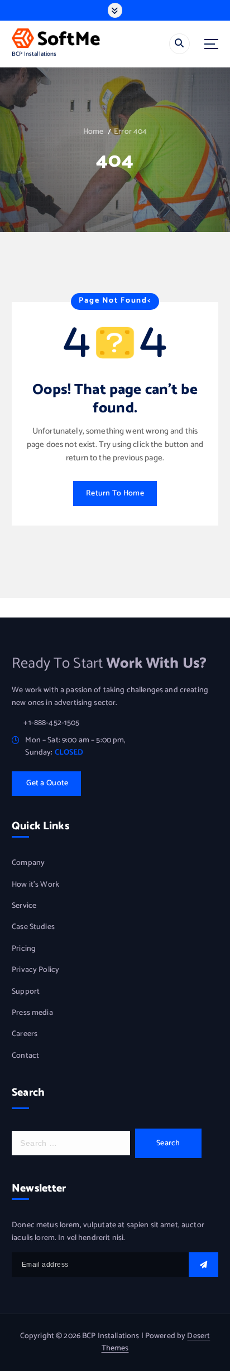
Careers (24, 1034)
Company (28, 863)
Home (93, 131)
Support (26, 992)
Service (24, 906)
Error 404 (130, 131)
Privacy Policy (35, 970)
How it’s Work (35, 885)
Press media (32, 1013)
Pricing (24, 949)
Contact (25, 1056)
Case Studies (33, 927)
